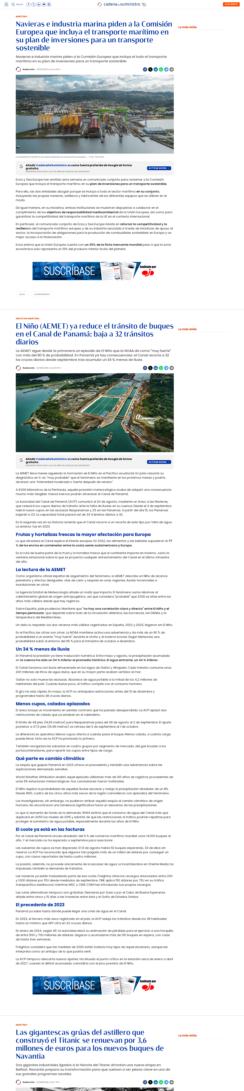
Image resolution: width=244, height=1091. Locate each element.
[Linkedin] (156, 69)
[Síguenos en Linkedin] (39, 4)
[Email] (171, 69)
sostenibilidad (41, 294)
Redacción (29, 69)
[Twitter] (150, 69)
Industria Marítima (27, 318)
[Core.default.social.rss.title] (49, 4)
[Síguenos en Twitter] (34, 4)
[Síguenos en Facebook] (28, 4)
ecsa (22, 294)
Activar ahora (157, 168)
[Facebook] (145, 69)
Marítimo (21, 16)
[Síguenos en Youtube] (44, 4)
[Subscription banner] (95, 283)
